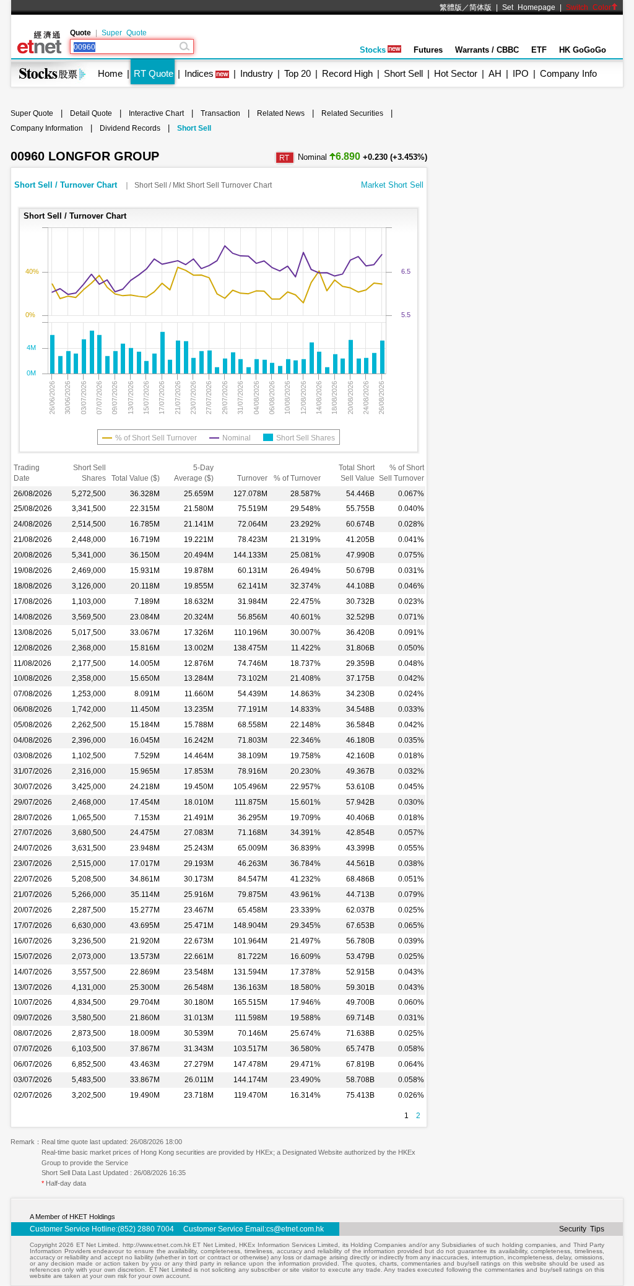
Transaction (220, 113)
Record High (347, 73)
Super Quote (124, 32)
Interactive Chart (156, 113)
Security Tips (581, 1229)
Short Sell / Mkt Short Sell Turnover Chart (203, 185)
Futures (428, 50)
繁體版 (451, 7)
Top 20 (297, 73)
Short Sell (403, 73)
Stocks (373, 50)
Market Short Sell (392, 185)
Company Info (568, 73)
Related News (281, 113)
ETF (539, 50)
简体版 (480, 7)
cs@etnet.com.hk (295, 1229)
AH (495, 73)
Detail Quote (91, 113)
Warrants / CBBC (487, 50)
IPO (521, 73)
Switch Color (588, 7)
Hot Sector (455, 73)
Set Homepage (528, 7)
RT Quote (153, 73)
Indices (199, 73)
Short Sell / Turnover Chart (66, 185)
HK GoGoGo (582, 50)
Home (110, 73)
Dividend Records (130, 128)
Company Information (47, 128)
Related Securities (352, 113)
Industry (256, 73)
